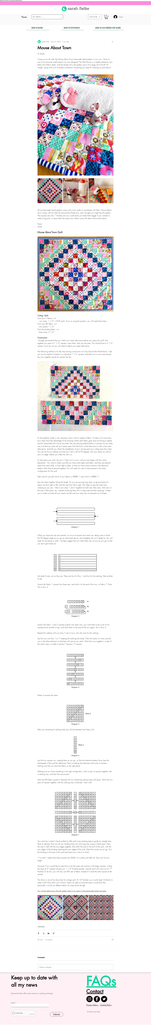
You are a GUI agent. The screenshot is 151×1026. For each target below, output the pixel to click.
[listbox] (94, 17)
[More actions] (112, 41)
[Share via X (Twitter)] (43, 933)
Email (13, 1003)
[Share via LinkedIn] (49, 933)
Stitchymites (41, 926)
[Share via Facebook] (38, 933)
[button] (24, 17)
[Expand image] (49, 190)
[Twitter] (104, 999)
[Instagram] (89, 999)
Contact (94, 991)
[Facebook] (97, 999)
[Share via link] (54, 933)
